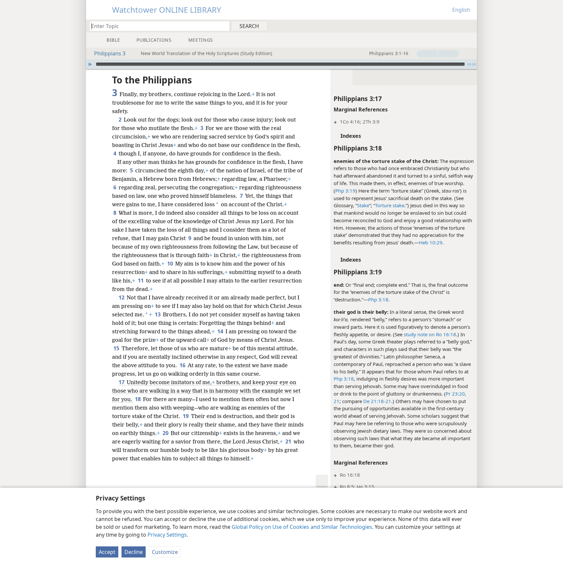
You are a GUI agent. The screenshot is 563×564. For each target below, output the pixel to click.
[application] (281, 64)
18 (138, 399)
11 (141, 280)
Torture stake (389, 205)
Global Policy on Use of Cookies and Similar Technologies (302, 526)
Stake (363, 205)
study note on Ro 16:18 (430, 334)
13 (158, 314)
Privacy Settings (167, 534)
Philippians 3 (109, 53)
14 (220, 331)
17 (122, 382)
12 (122, 297)
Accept (107, 552)
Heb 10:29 (430, 242)
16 (183, 365)
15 (116, 348)
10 (170, 263)
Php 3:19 (345, 190)
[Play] (90, 64)
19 (186, 416)
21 (288, 441)
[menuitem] (469, 26)
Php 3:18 (378, 299)
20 (166, 433)
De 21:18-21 (377, 401)
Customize (165, 552)
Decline (133, 552)
